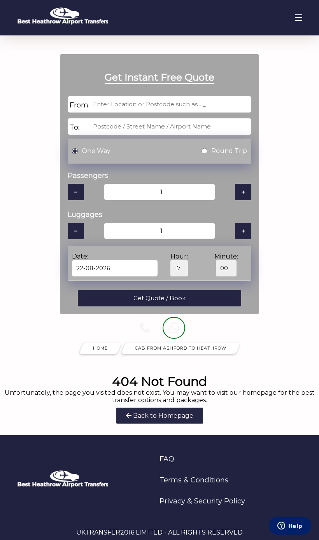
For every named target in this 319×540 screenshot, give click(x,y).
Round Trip (229, 151)
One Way (96, 151)
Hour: (179, 256)
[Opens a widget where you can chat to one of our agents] (289, 526)
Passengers (88, 175)
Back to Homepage (162, 415)
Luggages (85, 214)
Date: (80, 256)
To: (74, 127)
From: (79, 105)
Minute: (226, 256)
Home (100, 348)
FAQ (167, 459)
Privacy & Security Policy (202, 501)
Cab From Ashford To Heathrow (180, 348)
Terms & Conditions (194, 480)
